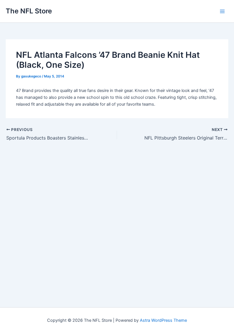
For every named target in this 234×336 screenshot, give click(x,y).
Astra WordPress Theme (163, 320)
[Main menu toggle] (222, 11)
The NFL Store (29, 11)
